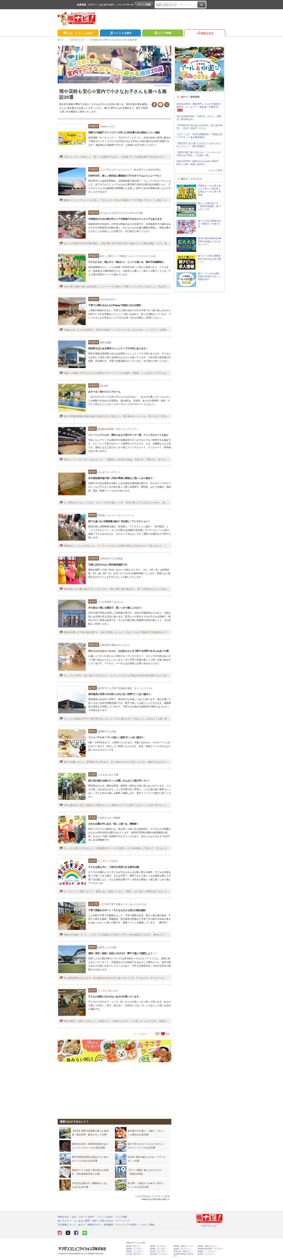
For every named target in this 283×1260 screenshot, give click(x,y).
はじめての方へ (107, 4)
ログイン (92, 4)
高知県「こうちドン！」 (207, 1254)
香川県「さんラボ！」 (159, 1251)
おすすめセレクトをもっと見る (154, 1196)
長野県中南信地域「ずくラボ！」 (211, 1249)
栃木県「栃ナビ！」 (134, 1246)
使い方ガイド (64, 1220)
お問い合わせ (106, 1220)
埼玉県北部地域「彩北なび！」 (184, 1255)
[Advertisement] (114, 1088)
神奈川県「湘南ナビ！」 (184, 1251)
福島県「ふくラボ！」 (135, 1249)
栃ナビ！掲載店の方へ (89, 1224)
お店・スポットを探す (80, 33)
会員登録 (81, 4)
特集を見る (207, 33)
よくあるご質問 (82, 1220)
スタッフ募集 (147, 1224)
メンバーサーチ (126, 4)
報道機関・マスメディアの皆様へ (121, 1224)
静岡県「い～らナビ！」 (207, 1251)
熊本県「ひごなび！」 (159, 1246)
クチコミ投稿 (144, 4)
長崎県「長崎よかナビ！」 (208, 1246)
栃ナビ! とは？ (210, 1225)
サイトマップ (122, 1220)
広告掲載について (67, 1224)
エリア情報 (164, 33)
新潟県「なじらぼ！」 (159, 1249)
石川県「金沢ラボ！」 (135, 1254)
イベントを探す (122, 33)
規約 (94, 1220)
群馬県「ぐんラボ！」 (135, 1251)
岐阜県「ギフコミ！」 (183, 1249)
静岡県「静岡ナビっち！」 (184, 1246)
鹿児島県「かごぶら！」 (160, 1254)
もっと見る (216, 170)
